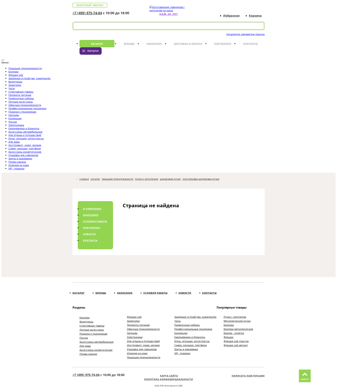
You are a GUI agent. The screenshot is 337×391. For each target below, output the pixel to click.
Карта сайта (169, 375)
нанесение (90, 215)
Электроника (16, 125)
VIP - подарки (16, 168)
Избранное (231, 16)
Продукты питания (19, 95)
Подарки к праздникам (22, 111)
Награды (13, 115)
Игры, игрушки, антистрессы (26, 138)
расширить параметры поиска (245, 34)
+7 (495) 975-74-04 (87, 13)
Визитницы (15, 81)
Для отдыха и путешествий (24, 135)
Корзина (255, 16)
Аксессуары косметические (24, 151)
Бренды (129, 43)
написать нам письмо (248, 375)
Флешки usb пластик (236, 341)
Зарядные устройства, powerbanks (29, 78)
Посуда (12, 121)
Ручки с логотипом (235, 317)
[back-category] (2, 60)
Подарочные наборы (21, 98)
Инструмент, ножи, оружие (24, 145)
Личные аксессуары (20, 101)
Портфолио (222, 43)
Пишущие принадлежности (25, 68)
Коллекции (15, 118)
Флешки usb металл (236, 345)
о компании (92, 208)
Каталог (97, 43)
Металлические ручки (237, 321)
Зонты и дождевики (20, 158)
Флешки (228, 337)
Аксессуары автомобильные (25, 131)
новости (89, 234)
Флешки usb (15, 75)
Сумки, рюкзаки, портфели (24, 148)
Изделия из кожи (18, 165)
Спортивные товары (20, 91)
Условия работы (155, 292)
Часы (11, 88)
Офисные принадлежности (24, 105)
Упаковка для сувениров (23, 155)
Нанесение (154, 43)
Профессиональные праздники (27, 108)
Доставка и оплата (188, 43)
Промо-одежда (17, 162)
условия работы (95, 221)
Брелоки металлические (238, 329)
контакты (90, 240)
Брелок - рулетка (234, 333)
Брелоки (13, 71)
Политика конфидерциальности (168, 379)
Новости (185, 292)
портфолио (91, 227)
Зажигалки (14, 85)
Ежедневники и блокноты (23, 128)
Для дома (14, 141)
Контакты (250, 43)
